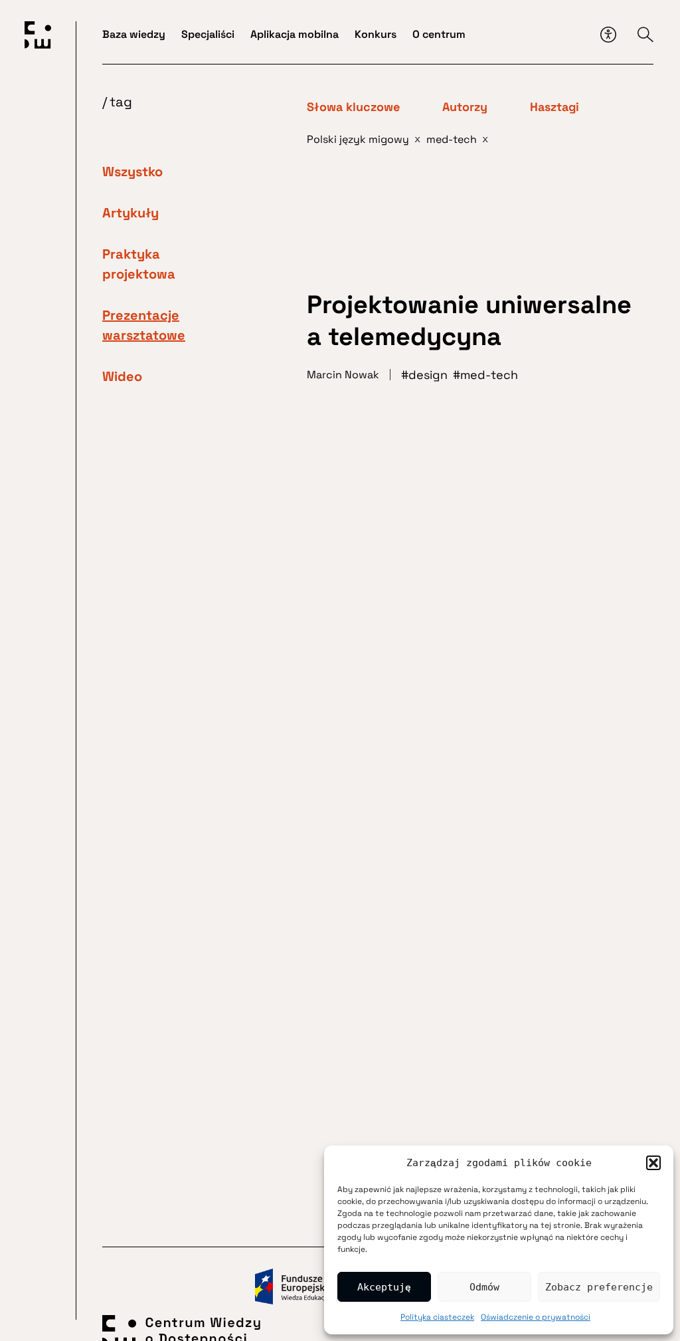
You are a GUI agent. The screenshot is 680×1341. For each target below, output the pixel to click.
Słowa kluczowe (353, 107)
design (428, 374)
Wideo (122, 376)
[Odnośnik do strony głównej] (38, 37)
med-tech (489, 374)
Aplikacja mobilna (294, 34)
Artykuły (130, 212)
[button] (653, 1162)
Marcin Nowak (343, 375)
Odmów (484, 1287)
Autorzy (464, 107)
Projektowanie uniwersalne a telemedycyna (469, 320)
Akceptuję (384, 1287)
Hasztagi (554, 107)
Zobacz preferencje (599, 1287)
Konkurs (375, 34)
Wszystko (132, 171)
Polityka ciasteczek (437, 1317)
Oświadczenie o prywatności (535, 1317)
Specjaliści (207, 34)
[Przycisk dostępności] (608, 35)
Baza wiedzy (133, 34)
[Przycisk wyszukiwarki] (645, 35)
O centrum (439, 34)
